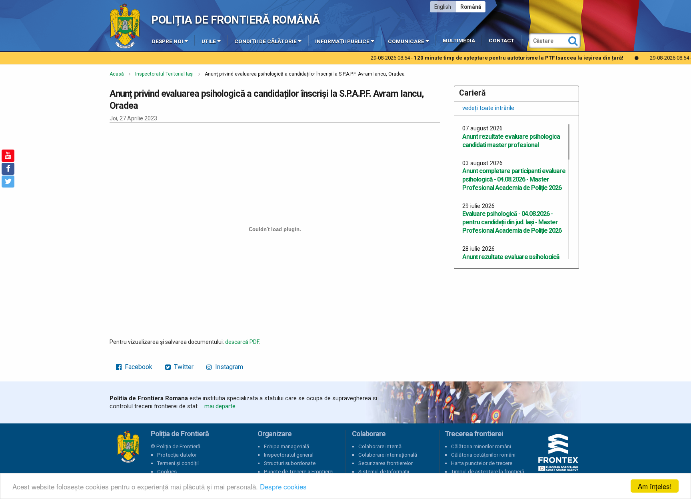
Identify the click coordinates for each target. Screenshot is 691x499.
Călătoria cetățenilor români (483, 455)
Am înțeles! (655, 486)
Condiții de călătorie (265, 41)
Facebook (137, 367)
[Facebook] (8, 169)
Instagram (228, 367)
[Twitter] (8, 182)
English (442, 7)
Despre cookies (283, 486)
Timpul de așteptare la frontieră (487, 472)
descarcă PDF (242, 342)
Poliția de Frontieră (128, 446)
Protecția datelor (177, 455)
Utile (209, 41)
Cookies (167, 472)
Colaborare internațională (387, 455)
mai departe (220, 406)
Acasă (117, 74)
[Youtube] (8, 156)
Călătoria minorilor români (481, 446)
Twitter (183, 367)
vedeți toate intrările (488, 108)
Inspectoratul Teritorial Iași (164, 74)
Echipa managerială (286, 446)
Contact (501, 41)
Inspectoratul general (289, 455)
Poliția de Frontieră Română (235, 19)
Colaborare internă (379, 446)
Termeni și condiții (178, 463)
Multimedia (459, 41)
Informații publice (342, 41)
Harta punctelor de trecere (481, 463)
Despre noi (167, 41)
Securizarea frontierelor (385, 463)
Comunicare (406, 41)
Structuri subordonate (290, 463)
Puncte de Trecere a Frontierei (299, 472)
